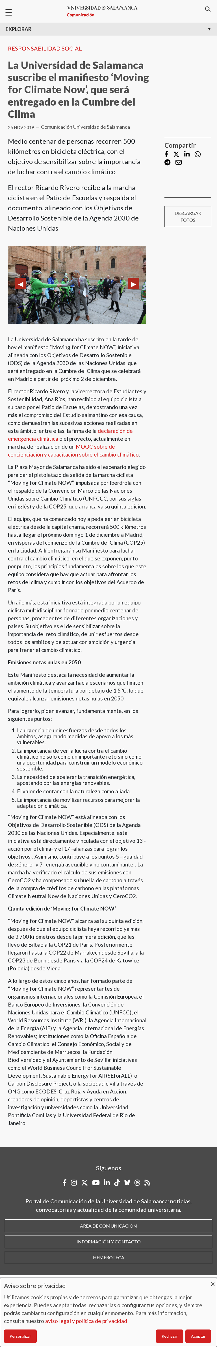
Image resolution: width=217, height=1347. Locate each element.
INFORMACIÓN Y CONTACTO (109, 1241)
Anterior (20, 283)
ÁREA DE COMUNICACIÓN (108, 1225)
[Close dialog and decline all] (213, 1281)
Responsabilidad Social (45, 48)
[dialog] (108, 1312)
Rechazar (170, 1336)
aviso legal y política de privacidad (86, 1321)
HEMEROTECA (108, 1257)
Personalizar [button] (20, 1336)
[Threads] (137, 1183)
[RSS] (147, 1183)
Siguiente (133, 283)
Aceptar (198, 1336)
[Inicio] (104, 11)
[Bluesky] (127, 1183)
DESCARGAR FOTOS (188, 216)
